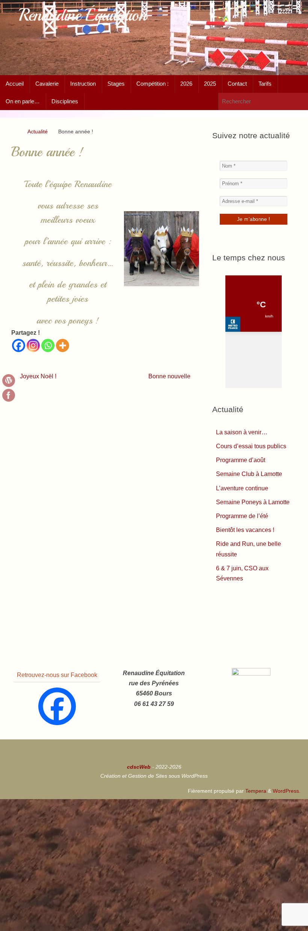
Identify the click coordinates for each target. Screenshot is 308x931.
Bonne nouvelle (170, 376)
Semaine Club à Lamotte (249, 474)
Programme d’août (240, 460)
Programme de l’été (242, 516)
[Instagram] (33, 345)
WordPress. (286, 791)
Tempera (255, 791)
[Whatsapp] (47, 345)
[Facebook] (18, 345)
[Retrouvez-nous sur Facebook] (8, 395)
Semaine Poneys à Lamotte (253, 502)
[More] (62, 345)
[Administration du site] (8, 380)
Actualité (37, 131)
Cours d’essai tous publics (251, 446)
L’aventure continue (242, 488)
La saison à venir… (241, 432)
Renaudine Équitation (82, 15)
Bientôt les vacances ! (245, 530)
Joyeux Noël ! (37, 376)
